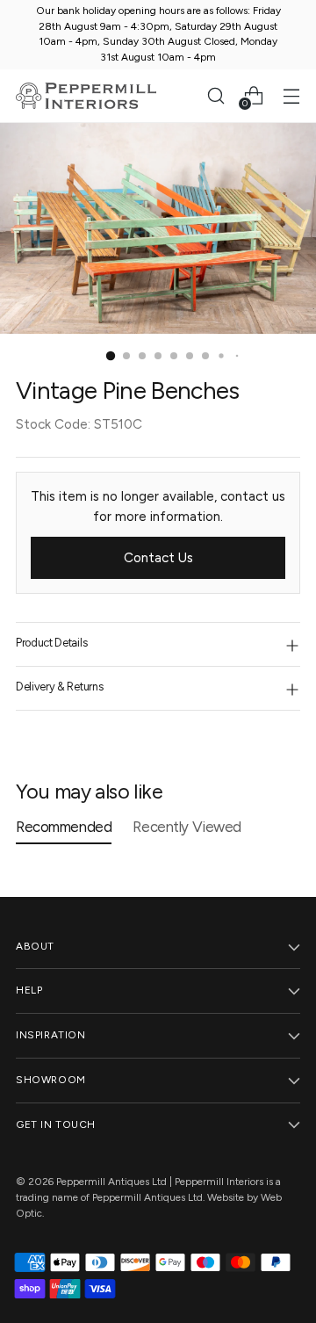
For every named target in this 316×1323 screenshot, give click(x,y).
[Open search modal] (215, 95)
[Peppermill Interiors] (86, 96)
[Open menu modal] (291, 95)
